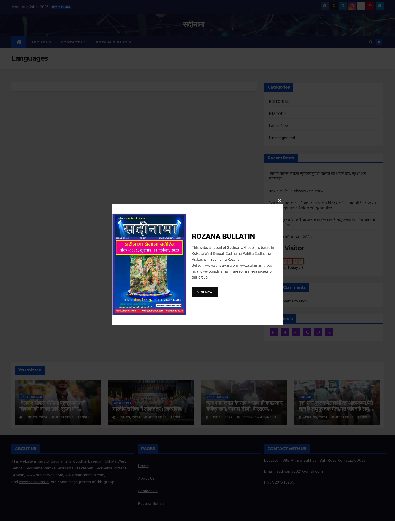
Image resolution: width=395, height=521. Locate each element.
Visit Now (204, 292)
